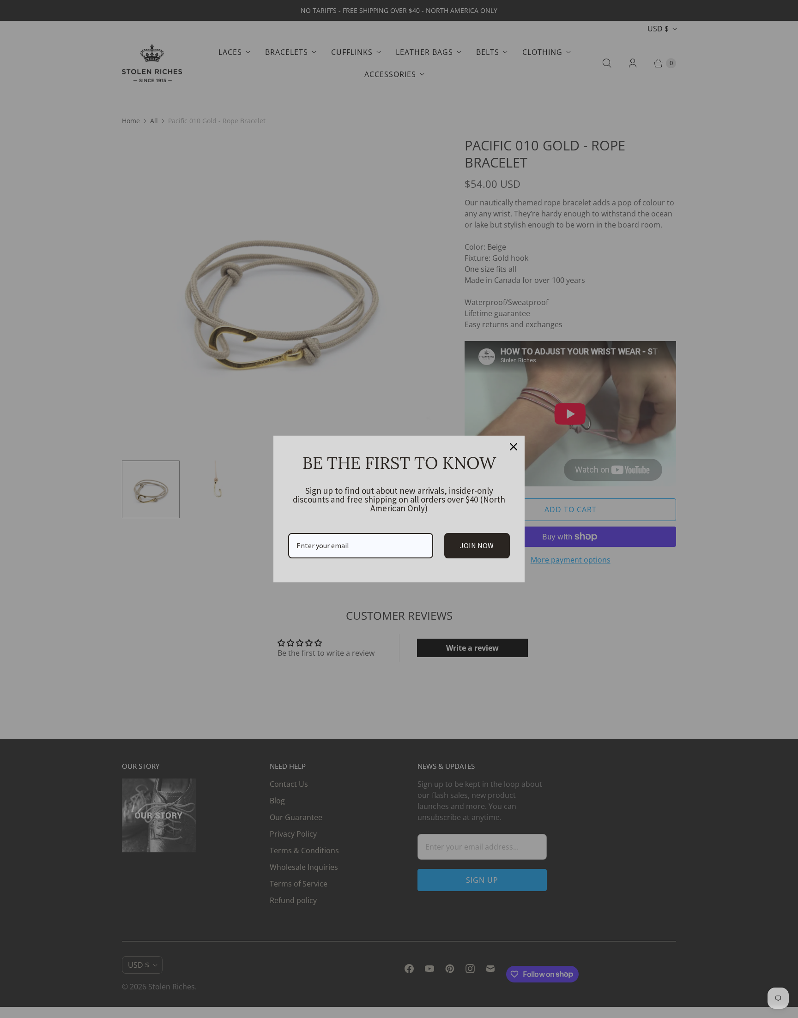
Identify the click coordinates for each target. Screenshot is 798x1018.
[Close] (513, 447)
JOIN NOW (477, 545)
